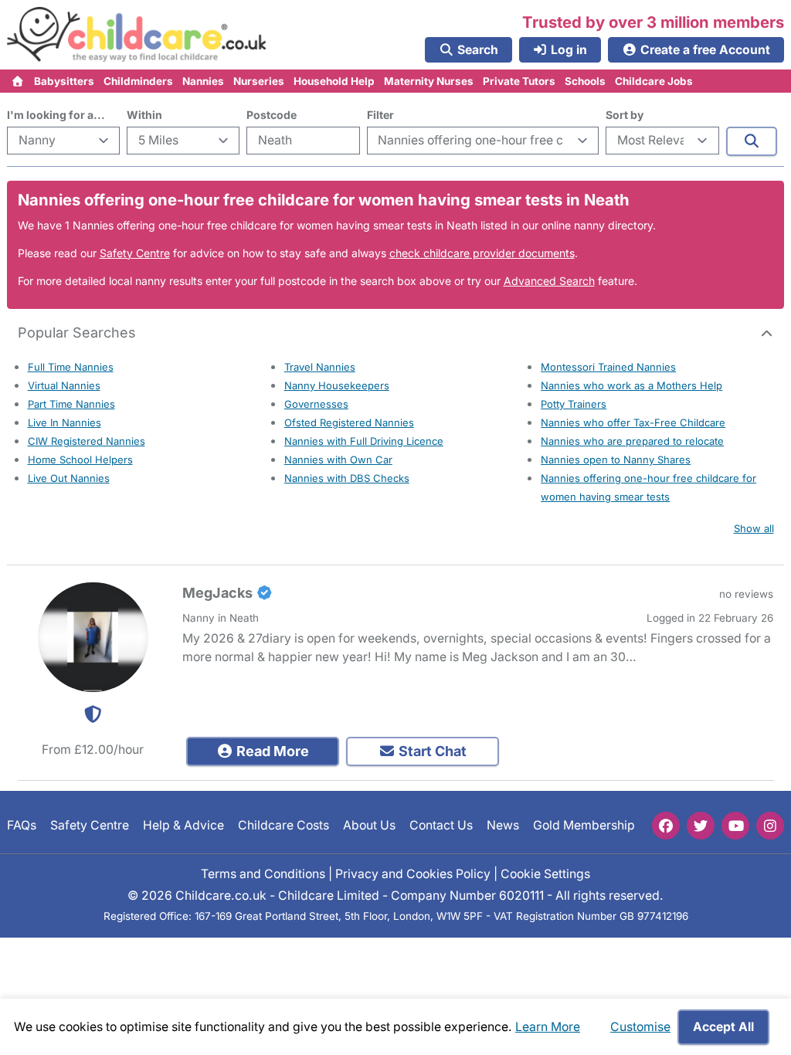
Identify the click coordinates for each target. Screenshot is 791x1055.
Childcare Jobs (654, 81)
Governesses (316, 404)
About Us (369, 826)
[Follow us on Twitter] (701, 826)
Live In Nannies (64, 422)
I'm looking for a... (56, 114)
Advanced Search (549, 280)
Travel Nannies (319, 367)
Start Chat (431, 751)
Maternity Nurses (429, 81)
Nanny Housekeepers (336, 385)
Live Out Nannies (69, 478)
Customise (640, 1026)
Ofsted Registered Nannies (349, 422)
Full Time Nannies (71, 367)
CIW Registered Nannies (86, 441)
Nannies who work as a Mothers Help (631, 385)
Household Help (334, 81)
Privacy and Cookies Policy (413, 874)
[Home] (18, 81)
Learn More (547, 1026)
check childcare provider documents (482, 253)
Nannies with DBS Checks (346, 478)
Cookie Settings (545, 874)
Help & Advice (183, 826)
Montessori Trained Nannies (608, 367)
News (503, 826)
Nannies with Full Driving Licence (363, 441)
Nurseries (258, 81)
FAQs (21, 826)
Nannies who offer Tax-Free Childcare (633, 422)
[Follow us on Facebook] (666, 826)
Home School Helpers (80, 459)
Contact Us (441, 826)
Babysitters (64, 81)
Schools (585, 81)
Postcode (271, 114)
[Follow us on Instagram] (770, 826)
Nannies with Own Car (338, 459)
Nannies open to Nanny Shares (616, 459)
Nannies (203, 81)
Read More (271, 751)
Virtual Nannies (64, 385)
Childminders (138, 81)
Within (144, 114)
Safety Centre (135, 253)
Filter (380, 114)
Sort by (624, 114)
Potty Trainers (573, 404)
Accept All (723, 1026)
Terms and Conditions (263, 874)
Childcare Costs (283, 826)
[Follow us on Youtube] (735, 826)
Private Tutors (519, 81)
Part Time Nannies (71, 404)
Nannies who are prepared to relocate (632, 441)
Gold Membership (584, 826)
